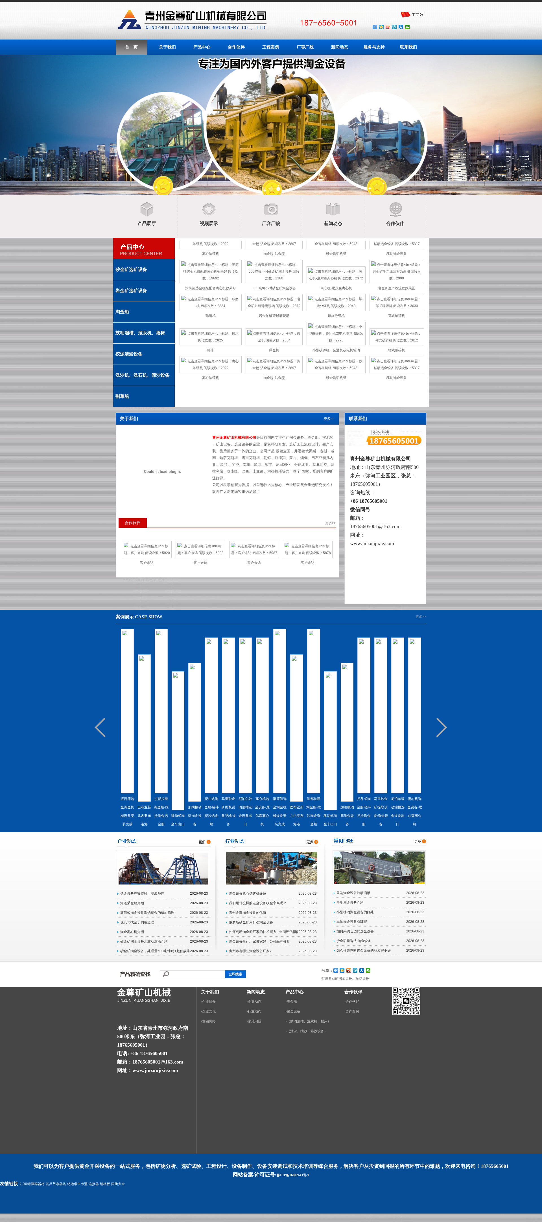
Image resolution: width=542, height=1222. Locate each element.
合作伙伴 (236, 47)
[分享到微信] (407, 27)
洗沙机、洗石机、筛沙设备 (142, 375)
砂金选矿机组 (336, 254)
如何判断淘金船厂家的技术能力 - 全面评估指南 (263, 932)
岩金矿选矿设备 (131, 290)
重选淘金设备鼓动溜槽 (353, 893)
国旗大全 (118, 1184)
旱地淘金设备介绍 (350, 903)
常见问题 (254, 1021)
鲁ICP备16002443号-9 (293, 1175)
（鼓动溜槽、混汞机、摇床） (309, 1021)
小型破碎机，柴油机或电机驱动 (336, 350)
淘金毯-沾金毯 (274, 254)
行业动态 (254, 1011)
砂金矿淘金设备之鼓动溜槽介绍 (144, 941)
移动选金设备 (396, 254)
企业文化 (209, 1011)
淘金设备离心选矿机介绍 (247, 893)
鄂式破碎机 (396, 316)
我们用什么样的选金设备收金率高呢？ (258, 903)
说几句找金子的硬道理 (137, 922)
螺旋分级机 (336, 316)
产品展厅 (147, 223)
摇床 (210, 350)
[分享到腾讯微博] (394, 27)
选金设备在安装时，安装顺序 (142, 893)
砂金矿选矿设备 (131, 269)
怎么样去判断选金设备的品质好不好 (363, 950)
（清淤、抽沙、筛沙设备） (307, 1031)
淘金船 (122, 311)
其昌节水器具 (56, 1184)
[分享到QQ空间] (381, 27)
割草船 (122, 396)
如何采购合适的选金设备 (355, 931)
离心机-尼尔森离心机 (336, 288)
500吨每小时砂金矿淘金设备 (274, 288)
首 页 (131, 47)
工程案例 (270, 47)
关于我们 (167, 47)
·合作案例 (351, 1011)
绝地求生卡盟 (77, 1184)
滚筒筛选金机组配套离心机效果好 (210, 288)
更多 (327, 419)
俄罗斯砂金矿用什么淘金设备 (251, 922)
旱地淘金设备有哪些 (351, 922)
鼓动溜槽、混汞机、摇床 (140, 332)
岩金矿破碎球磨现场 (274, 316)
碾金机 (274, 350)
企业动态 (254, 1001)
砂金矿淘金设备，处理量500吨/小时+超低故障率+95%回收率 (154, 951)
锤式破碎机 (396, 350)
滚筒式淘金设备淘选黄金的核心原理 (147, 913)
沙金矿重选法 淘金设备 (353, 941)
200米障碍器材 (34, 1184)
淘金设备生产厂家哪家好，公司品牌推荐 (259, 941)
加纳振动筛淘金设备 (195, 815)
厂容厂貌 (305, 47)
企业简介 (209, 1001)
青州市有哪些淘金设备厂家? (250, 951)
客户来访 (147, 563)
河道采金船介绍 (132, 903)
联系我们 (408, 47)
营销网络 (209, 1021)
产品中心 (201, 47)
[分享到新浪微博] (388, 27)
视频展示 (209, 223)
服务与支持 (374, 47)
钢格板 (105, 1184)
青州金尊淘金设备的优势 (247, 913)
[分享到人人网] (401, 27)
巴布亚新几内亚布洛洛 (144, 815)
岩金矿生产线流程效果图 (396, 288)
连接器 (94, 1184)
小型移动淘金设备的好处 (355, 912)
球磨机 (211, 316)
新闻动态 (339, 47)
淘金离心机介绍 (132, 932)
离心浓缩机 (210, 254)
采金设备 (293, 1011)
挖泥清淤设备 (129, 354)
